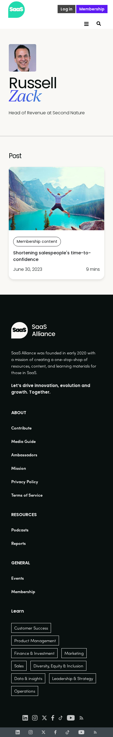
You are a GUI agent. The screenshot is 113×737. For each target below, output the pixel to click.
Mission (18, 468)
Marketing (74, 653)
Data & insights (28, 678)
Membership (91, 9)
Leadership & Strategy (72, 678)
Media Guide (23, 441)
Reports (18, 543)
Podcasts (20, 530)
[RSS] (95, 732)
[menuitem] (27, 428)
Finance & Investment (34, 653)
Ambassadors (24, 455)
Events (17, 578)
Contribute (21, 428)
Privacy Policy (24, 482)
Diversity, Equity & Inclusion (58, 666)
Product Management (35, 641)
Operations (24, 691)
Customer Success (31, 628)
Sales (19, 666)
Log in (66, 9)
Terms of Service (27, 495)
